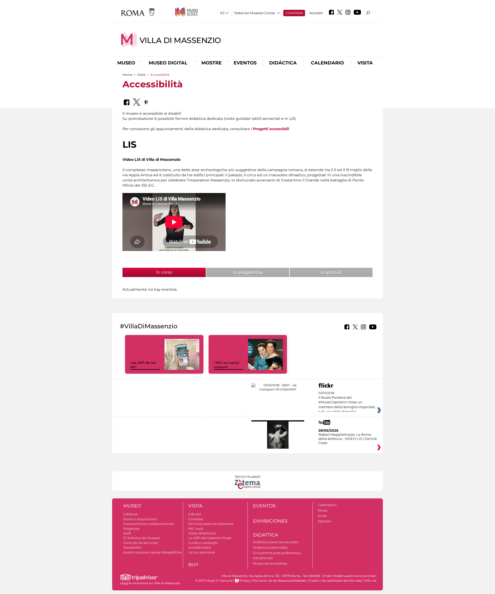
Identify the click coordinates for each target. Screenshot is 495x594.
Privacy (245, 580)
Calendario (327, 63)
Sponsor (325, 521)
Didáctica (283, 63)
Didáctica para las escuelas (275, 542)
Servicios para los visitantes (210, 524)
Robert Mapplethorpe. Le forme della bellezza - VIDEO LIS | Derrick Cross (347, 438)
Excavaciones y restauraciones (148, 524)
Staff (127, 533)
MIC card (195, 528)
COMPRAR (294, 13)
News (322, 510)
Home (127, 75)
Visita (365, 63)
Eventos (245, 63)
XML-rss (370, 580)
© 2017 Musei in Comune (213, 580)
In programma (247, 272)
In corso (175, 272)
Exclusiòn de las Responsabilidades (279, 580)
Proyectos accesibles (270, 563)
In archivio (331, 272)
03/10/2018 (347, 405)
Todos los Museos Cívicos (254, 13)
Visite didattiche (202, 533)
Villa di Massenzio (180, 40)
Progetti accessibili (271, 129)
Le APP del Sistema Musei (210, 538)
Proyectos (131, 528)
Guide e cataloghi (203, 543)
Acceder (316, 13)
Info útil (194, 514)
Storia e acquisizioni (140, 519)
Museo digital (168, 63)
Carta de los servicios (140, 543)
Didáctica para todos (270, 547)
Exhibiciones (270, 521)
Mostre (211, 63)
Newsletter (132, 547)
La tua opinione (201, 552)
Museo (126, 63)
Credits (314, 580)
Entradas (195, 519)
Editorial (130, 514)
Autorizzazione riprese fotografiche (152, 552)
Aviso (322, 516)
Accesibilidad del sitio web (342, 580)
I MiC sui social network (226, 365)
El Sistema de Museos (141, 538)
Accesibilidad (199, 547)
